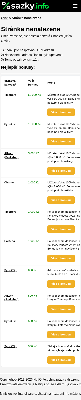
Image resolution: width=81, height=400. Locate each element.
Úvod (4, 18)
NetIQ (37, 379)
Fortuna (9, 240)
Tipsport (10, 94)
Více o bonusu (61, 112)
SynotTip (10, 124)
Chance (9, 182)
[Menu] (75, 6)
